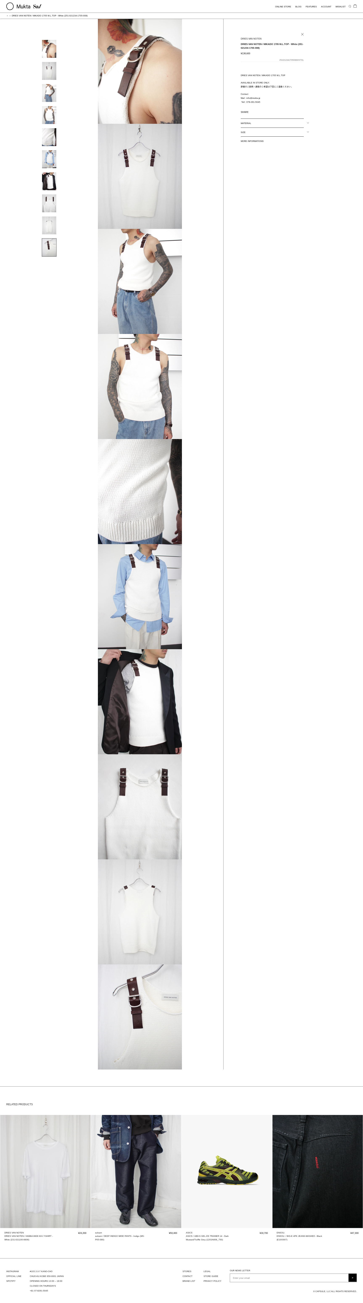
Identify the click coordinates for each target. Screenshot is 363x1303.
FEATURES (311, 6)
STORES (187, 1271)
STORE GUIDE (211, 1276)
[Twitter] (258, 111)
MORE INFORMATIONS (252, 141)
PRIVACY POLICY (212, 1281)
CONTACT (187, 1276)
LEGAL (207, 1271)
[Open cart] (355, 6)
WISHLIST (340, 6)
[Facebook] (252, 111)
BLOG (298, 6)
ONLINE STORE (283, 6)
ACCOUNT (326, 6)
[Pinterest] (263, 111)
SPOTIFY (11, 1281)
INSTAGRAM (12, 1271)
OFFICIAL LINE (13, 1276)
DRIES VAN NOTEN (251, 38)
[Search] (350, 6)
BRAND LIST (189, 1281)
